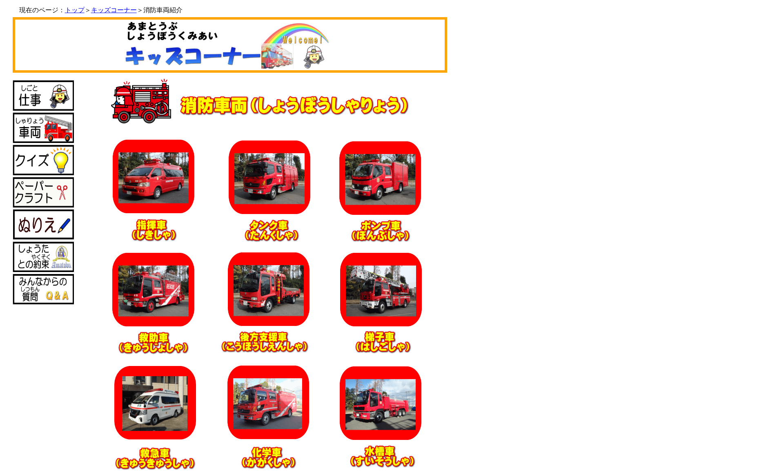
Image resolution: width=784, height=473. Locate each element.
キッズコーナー (114, 10)
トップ (75, 10)
